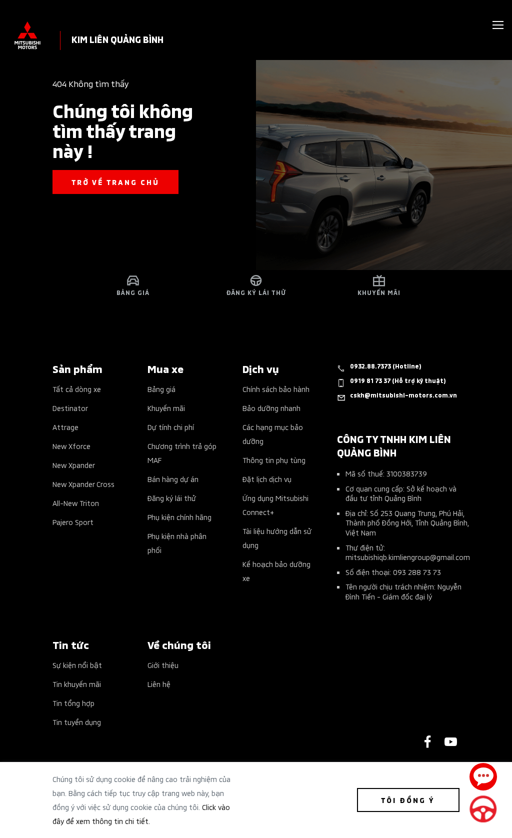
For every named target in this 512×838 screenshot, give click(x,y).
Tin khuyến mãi (76, 683)
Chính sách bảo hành (276, 389)
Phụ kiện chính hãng (180, 517)
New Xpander (73, 465)
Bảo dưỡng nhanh (271, 407)
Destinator (70, 407)
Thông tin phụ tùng (274, 459)
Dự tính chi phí (171, 427)
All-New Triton (75, 503)
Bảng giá (162, 389)
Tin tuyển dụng (76, 721)
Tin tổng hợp (73, 703)
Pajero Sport (73, 521)
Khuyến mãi (166, 407)
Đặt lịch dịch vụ (267, 479)
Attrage (65, 427)
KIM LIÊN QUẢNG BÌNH (118, 38)
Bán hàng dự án (173, 479)
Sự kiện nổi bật (77, 665)
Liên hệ (159, 683)
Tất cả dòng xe (76, 389)
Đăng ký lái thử (172, 497)
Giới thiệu (163, 665)
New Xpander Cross (83, 483)
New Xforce (71, 445)
